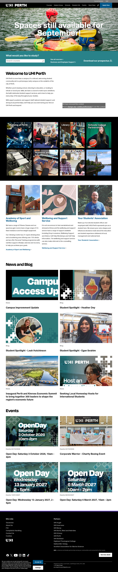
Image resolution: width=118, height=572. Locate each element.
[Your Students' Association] (95, 200)
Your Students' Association (93, 218)
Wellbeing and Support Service (53, 248)
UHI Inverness (59, 525)
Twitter (11, 555)
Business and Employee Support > (63, 62)
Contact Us (10, 533)
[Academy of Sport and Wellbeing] (23, 200)
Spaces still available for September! (59, 29)
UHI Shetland (58, 538)
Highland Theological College (65, 541)
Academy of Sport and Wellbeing (18, 249)
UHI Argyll (57, 523)
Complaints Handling (13, 530)
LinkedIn (24, 555)
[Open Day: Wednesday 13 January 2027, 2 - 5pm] (32, 477)
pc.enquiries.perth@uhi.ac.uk (62, 567)
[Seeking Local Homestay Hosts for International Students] (86, 371)
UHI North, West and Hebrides (65, 530)
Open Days (91, 5)
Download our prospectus (97, 61)
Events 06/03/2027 (67, 495)
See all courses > (57, 59)
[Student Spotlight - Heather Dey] (86, 285)
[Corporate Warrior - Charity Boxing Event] (86, 431)
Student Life (76, 5)
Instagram (20, 555)
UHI (55, 550)
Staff (107, 1)
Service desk (105, 555)
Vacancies (10, 523)
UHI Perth (57, 536)
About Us (9, 525)
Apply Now (106, 5)
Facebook (7, 555)
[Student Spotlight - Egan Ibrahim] (86, 328)
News (8, 303)
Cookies (9, 536)
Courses (49, 5)
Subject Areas (58, 5)
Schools (67, 5)
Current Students (98, 1)
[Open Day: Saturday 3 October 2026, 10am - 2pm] (32, 431)
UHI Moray (57, 528)
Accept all (38, 562)
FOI (7, 528)
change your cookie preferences (79, 107)
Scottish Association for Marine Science (69, 546)
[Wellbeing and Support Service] (59, 200)
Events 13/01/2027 (13, 495)
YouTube (16, 555)
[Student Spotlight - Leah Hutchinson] (32, 328)
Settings (38, 567)
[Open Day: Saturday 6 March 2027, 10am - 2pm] (86, 477)
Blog (61, 303)
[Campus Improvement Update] (32, 285)
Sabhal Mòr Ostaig (60, 544)
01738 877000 (59, 565)
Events (84, 5)
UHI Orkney (58, 533)
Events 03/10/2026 (13, 449)
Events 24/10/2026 (67, 449)
